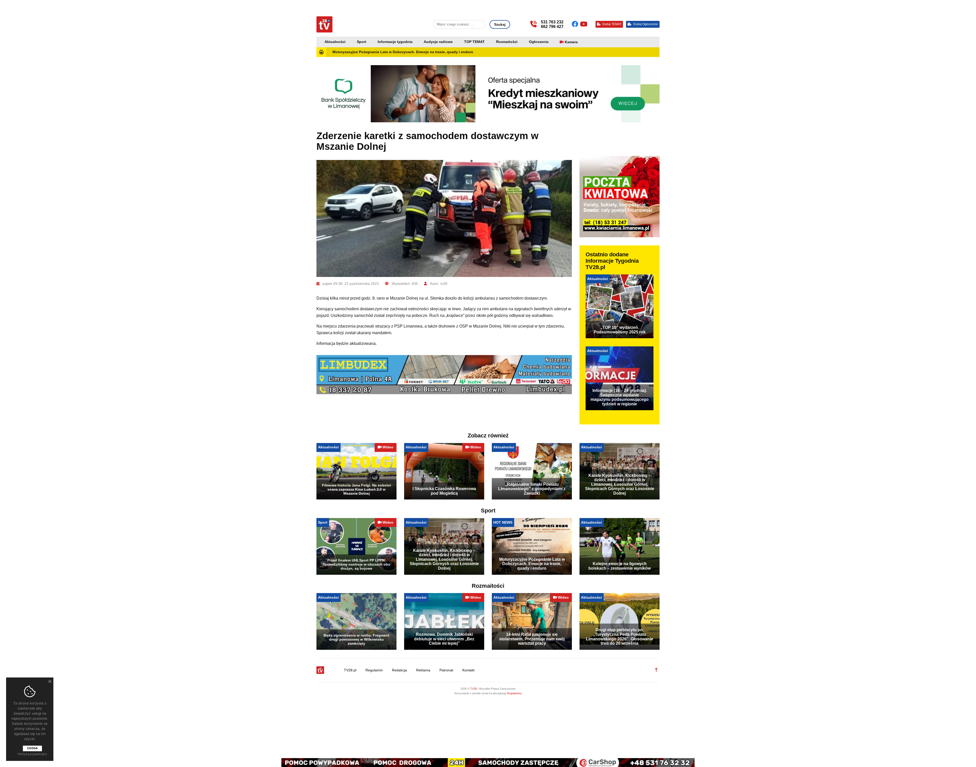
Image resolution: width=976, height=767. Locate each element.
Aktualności (335, 42)
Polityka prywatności (32, 754)
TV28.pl (350, 670)
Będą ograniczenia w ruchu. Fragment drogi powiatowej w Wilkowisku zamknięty (356, 639)
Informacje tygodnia (395, 42)
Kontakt (468, 670)
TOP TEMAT (474, 42)
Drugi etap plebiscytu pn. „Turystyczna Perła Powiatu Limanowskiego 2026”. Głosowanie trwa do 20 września (619, 636)
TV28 (474, 688)
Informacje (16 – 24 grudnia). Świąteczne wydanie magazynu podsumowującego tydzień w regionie (619, 397)
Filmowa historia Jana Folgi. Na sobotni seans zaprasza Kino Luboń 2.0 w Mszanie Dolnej (356, 489)
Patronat (446, 670)
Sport (361, 42)
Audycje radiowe (438, 42)
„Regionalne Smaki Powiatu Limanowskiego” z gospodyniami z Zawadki (532, 488)
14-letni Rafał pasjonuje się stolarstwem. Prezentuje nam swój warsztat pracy (532, 638)
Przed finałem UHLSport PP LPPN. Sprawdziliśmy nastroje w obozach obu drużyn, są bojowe (356, 564)
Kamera (571, 42)
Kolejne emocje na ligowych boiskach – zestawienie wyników (619, 566)
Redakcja (399, 670)
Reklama (423, 670)
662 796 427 (552, 26)
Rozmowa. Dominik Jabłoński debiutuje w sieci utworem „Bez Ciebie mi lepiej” (444, 638)
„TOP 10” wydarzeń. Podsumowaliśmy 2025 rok (620, 329)
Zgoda (32, 748)
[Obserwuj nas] (576, 24)
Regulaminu (514, 693)
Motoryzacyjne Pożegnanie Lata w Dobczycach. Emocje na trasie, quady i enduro (402, 52)
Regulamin (374, 670)
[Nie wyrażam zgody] (49, 681)
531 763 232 (552, 22)
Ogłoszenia (538, 42)
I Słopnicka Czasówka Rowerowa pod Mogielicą (444, 490)
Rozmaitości (506, 42)
